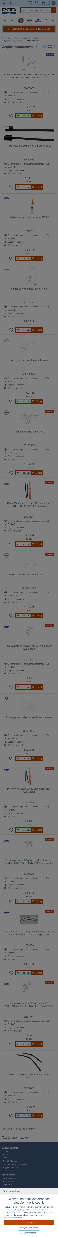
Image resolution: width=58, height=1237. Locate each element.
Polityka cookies (11, 1191)
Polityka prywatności (29, 1227)
